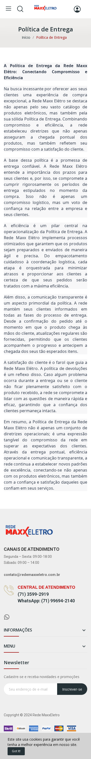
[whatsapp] (7, 617)
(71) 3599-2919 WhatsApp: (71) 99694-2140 (46, 597)
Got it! (16, 751)
